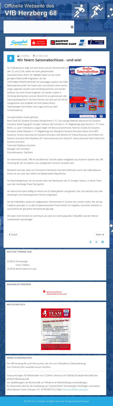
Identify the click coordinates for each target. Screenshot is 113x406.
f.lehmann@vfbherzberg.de (75, 389)
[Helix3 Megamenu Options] (72, 27)
